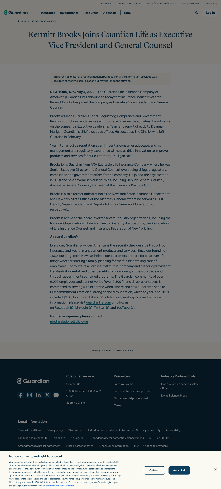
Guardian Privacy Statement (60, 485)
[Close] (215, 469)
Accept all (179, 470)
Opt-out (154, 470)
